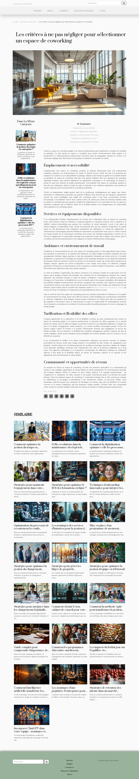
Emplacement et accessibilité (84, 128)
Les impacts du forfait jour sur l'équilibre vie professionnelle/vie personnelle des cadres (107, 652)
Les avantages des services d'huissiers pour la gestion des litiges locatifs (69, 528)
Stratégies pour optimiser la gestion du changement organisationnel (30, 569)
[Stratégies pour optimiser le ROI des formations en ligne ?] (69, 471)
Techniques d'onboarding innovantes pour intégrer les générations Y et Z (106, 488)
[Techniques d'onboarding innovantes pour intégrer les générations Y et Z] (107, 471)
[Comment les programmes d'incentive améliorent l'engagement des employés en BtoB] (69, 633)
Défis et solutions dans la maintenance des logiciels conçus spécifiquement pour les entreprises (26, 183)
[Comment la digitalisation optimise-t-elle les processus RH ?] (26, 209)
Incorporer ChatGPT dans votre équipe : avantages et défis (29, 731)
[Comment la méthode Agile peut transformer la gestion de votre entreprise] (107, 593)
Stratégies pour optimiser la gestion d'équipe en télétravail (107, 568)
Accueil (15, 22)
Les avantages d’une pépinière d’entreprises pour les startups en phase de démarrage (68, 692)
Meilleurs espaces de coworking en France (107, 287)
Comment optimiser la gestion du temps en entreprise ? (26, 147)
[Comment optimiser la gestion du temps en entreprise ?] (26, 135)
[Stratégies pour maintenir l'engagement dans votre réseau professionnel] (31, 471)
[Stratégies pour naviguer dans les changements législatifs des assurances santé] (31, 593)
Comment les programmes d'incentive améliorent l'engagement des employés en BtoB (68, 652)
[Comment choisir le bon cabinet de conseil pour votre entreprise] (69, 593)
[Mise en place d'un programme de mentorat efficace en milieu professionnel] (107, 511)
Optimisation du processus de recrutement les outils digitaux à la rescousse (31, 528)
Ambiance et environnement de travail (84, 135)
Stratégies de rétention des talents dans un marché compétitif (105, 691)
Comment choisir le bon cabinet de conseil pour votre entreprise (69, 610)
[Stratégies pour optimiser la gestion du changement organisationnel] (31, 552)
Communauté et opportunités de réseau (84, 142)
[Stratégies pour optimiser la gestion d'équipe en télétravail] (107, 552)
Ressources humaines (84, 11)
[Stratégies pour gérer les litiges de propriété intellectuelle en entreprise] (69, 552)
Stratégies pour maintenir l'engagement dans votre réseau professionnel (29, 488)
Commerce (63, 11)
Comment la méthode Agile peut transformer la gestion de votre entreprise (106, 610)
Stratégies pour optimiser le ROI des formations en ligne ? (69, 486)
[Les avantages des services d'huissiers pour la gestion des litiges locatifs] (69, 511)
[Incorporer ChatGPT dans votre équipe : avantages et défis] (31, 714)
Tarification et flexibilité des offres (84, 138)
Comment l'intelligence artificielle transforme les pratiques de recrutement (29, 691)
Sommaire (85, 124)
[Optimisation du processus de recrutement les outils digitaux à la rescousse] (31, 511)
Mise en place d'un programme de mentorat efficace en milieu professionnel (104, 530)
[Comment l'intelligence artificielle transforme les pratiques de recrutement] (31, 674)
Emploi (50, 11)
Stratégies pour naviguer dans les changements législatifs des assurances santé (31, 610)
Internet (38, 11)
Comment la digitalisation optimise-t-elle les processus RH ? (26, 221)
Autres (102, 11)
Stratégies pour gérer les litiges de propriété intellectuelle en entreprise (67, 569)
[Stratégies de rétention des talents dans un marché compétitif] (107, 674)
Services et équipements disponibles (84, 131)
